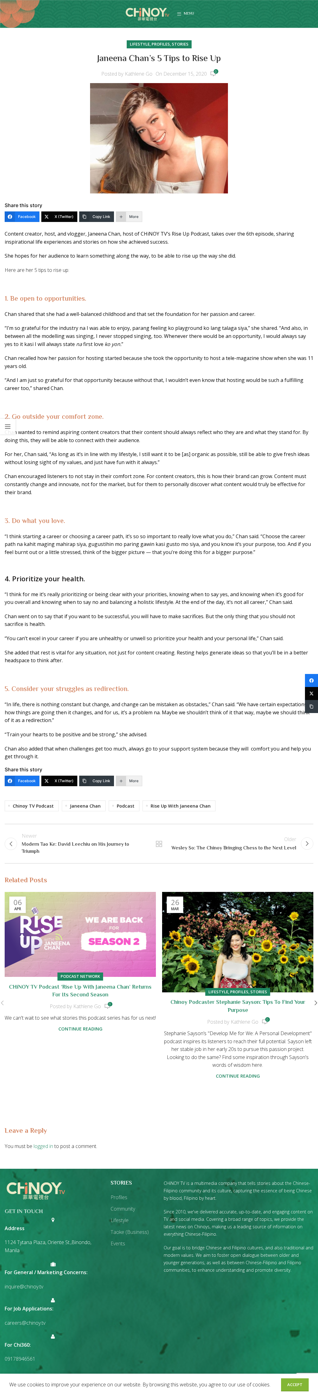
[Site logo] (147, 13)
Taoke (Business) (130, 1232)
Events (118, 1243)
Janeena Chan (85, 806)
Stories (180, 44)
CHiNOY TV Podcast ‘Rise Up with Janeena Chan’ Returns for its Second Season (80, 991)
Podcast (125, 806)
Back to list (159, 844)
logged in (43, 1146)
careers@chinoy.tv (25, 1322)
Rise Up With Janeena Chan (181, 806)
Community (123, 1208)
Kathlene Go (138, 73)
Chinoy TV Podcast (33, 806)
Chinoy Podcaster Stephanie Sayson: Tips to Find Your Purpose (237, 1006)
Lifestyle (140, 44)
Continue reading (80, 1029)
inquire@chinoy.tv (24, 1286)
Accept (294, 1384)
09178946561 (20, 1358)
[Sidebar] (8, 426)
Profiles (161, 44)
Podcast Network (80, 976)
